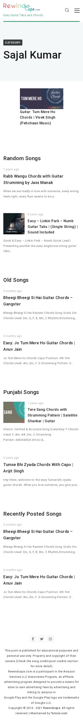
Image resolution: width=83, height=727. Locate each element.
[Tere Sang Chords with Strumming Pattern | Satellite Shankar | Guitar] (14, 412)
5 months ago (12, 291)
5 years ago (11, 457)
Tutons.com (59, 713)
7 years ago (11, 169)
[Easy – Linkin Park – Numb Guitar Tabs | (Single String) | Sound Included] (14, 223)
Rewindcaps (51, 708)
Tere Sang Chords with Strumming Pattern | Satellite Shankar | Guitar (52, 415)
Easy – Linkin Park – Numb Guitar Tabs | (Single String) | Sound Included (53, 226)
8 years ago (35, 214)
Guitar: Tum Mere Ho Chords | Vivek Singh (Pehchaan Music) (38, 117)
